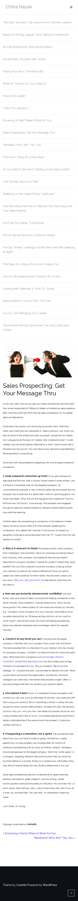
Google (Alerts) (54, 657)
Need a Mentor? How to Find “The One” (27, 300)
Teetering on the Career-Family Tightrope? (29, 193)
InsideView (21, 661)
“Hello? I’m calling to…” (16, 108)
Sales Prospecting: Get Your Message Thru (29, 132)
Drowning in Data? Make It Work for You (27, 120)
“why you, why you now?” (27, 580)
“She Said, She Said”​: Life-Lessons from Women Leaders (37, 22)
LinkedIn (32, 824)
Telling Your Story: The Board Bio (23, 71)
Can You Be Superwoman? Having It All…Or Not (31, 276)
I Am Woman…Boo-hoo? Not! (20, 181)
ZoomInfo (8, 661)
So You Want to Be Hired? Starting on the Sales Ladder (36, 169)
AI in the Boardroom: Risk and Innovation (27, 46)
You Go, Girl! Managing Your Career (24, 313)
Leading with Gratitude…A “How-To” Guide (28, 288)
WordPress (50, 884)
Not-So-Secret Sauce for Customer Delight (29, 235)
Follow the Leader (14, 95)
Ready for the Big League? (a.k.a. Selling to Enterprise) (36, 34)
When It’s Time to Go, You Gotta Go (25, 83)
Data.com (37, 661)
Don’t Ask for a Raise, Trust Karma (23, 222)
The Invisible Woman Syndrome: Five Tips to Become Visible (36, 327)
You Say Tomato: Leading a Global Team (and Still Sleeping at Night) (39, 249)
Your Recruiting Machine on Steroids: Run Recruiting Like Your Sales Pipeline (37, 208)
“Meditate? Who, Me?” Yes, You (22, 144)
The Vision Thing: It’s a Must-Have (23, 157)
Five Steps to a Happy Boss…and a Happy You (31, 264)
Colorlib (21, 884)
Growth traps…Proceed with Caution (24, 59)
